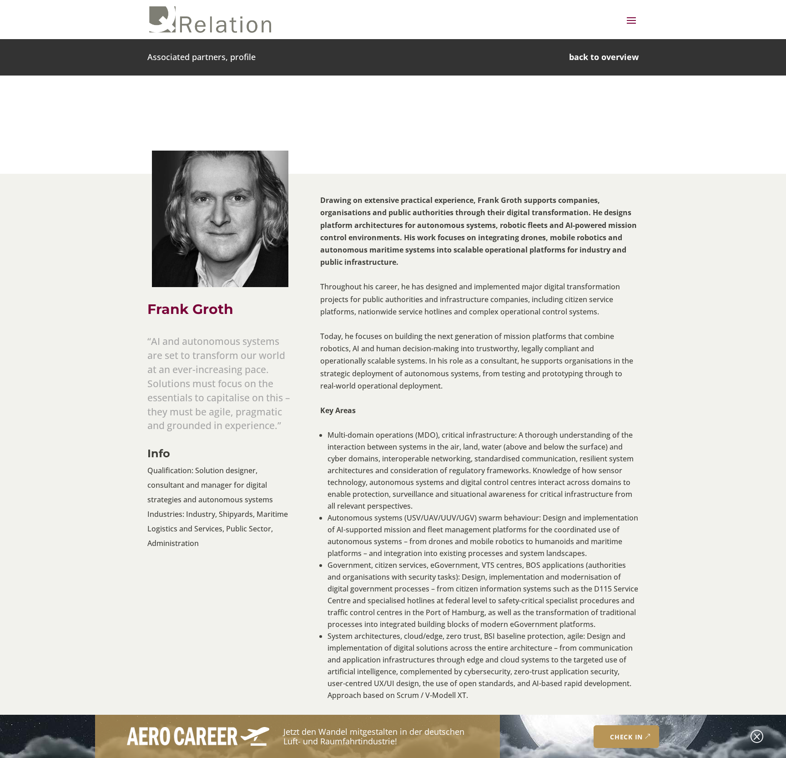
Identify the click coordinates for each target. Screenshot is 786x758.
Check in (626, 737)
